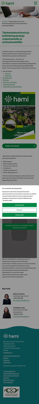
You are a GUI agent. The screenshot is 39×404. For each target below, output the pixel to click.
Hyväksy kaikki (19, 205)
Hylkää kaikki (19, 215)
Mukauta (19, 210)
